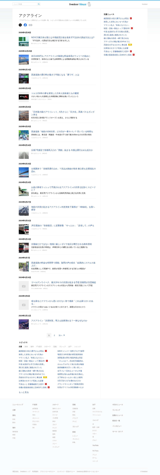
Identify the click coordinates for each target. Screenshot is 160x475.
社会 (13, 419)
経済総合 (35, 408)
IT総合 (34, 424)
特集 (73, 442)
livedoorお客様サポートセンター (88, 471)
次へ (60, 335)
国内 (26, 347)
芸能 (55, 347)
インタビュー (117, 426)
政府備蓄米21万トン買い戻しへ (70, 367)
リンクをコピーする (30, 25)
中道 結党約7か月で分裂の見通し (32, 364)
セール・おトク (117, 431)
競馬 (53, 434)
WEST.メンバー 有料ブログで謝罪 (71, 351)
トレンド (77, 347)
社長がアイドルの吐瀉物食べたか (71, 387)
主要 (20, 347)
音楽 (73, 411)
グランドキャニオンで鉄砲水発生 (71, 384)
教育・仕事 (95, 427)
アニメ (94, 454)
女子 (70, 347)
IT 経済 (39, 347)
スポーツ (47, 347)
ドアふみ (89, 4)
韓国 (13, 434)
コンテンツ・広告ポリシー (66, 471)
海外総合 (15, 431)
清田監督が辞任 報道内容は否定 (70, 358)
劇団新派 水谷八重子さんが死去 (31, 351)
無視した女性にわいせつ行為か (31, 354)
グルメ (94, 440)
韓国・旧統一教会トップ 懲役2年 (32, 361)
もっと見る (24, 392)
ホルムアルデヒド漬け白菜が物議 (71, 364)
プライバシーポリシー (47, 471)
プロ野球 (55, 418)
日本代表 (55, 411)
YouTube (95, 445)
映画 (74, 432)
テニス (54, 427)
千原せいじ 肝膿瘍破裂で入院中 (31, 384)
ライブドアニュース (78, 4)
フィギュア (55, 447)
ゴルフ (54, 424)
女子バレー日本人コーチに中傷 (70, 371)
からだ (94, 430)
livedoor (145, 4)
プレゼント (75, 439)
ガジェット (35, 418)
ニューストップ (17, 404)
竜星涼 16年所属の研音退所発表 (70, 354)
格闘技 (54, 431)
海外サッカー (56, 408)
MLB (53, 421)
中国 (13, 438)
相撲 (53, 437)
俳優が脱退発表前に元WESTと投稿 (32, 387)
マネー (94, 433)
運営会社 (15, 471)
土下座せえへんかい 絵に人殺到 (70, 377)
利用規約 (35, 471)
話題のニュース (117, 415)
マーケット (35, 411)
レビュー (75, 436)
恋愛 (93, 408)
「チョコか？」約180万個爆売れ (70, 361)
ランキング (116, 410)
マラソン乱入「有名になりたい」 (32, 358)
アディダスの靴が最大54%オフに (32, 374)
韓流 (73, 415)
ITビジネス (35, 421)
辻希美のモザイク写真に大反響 (31, 381)
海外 (32, 347)
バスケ (54, 440)
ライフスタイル (97, 411)
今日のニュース (117, 404)
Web (33, 415)
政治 (13, 422)
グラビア (75, 418)
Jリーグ (54, 415)
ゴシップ (62, 347)
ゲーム (94, 458)
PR (33, 427)
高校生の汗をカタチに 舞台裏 (30, 377)
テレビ (74, 421)
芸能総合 (75, 408)
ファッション (96, 415)
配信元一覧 (116, 421)
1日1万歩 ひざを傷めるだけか (69, 381)
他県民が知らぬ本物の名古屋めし (71, 374)
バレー (54, 443)
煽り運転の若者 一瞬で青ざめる (31, 371)
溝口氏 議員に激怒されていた (30, 367)
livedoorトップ (25, 471)
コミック (95, 461)
